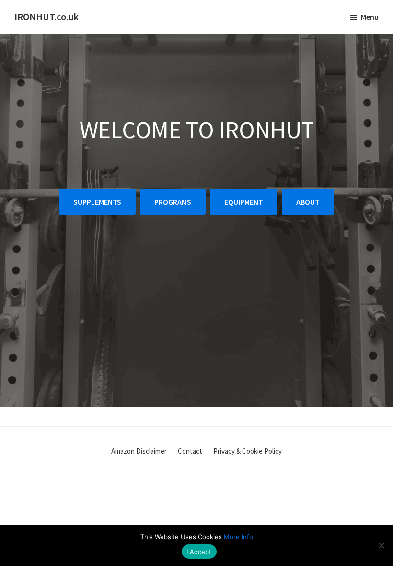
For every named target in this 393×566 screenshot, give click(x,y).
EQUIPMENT (243, 202)
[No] (381, 545)
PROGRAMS (172, 202)
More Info (238, 537)
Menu (370, 17)
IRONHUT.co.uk (46, 17)
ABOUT (308, 202)
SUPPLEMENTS (97, 202)
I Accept (199, 551)
